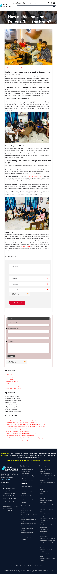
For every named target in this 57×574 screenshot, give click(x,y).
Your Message (10, 341)
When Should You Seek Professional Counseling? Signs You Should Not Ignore (25, 426)
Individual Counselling (11, 375)
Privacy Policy (26, 566)
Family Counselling (10, 377)
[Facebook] (48, 3)
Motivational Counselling (12, 386)
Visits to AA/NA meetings (12, 381)
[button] (54, 7)
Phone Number (10, 335)
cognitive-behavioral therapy (36, 176)
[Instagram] (51, 3)
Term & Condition (35, 566)
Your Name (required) (12, 322)
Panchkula (4, 455)
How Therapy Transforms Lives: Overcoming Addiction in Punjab (22, 433)
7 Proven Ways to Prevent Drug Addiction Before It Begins (20, 435)
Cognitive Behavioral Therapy (13, 388)
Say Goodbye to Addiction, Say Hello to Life (16, 429)
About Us (13, 566)
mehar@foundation (14, 67)
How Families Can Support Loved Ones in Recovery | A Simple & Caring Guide (25, 424)
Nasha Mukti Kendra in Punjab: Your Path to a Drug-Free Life (21, 422)
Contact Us (19, 566)
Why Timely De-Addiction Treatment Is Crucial (17, 431)
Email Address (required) (13, 328)
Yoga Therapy (9, 383)
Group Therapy (9, 379)
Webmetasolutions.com (32, 572)
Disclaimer (43, 566)
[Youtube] (54, 3)
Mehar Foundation (25, 246)
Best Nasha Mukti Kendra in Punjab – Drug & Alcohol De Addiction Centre (24, 440)
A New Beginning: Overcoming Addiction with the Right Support (22, 420)
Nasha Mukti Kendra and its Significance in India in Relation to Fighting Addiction (27, 437)
